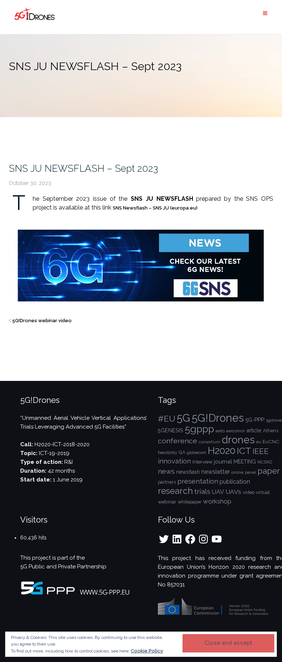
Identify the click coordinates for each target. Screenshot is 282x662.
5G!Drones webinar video (42, 320)
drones (238, 439)
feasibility (167, 452)
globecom (196, 452)
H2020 (221, 450)
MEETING (245, 462)
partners (167, 482)
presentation (197, 481)
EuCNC (271, 441)
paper (268, 471)
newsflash (188, 472)
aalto (220, 430)
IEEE (261, 451)
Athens (270, 430)
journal (223, 461)
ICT (244, 450)
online (237, 472)
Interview (202, 462)
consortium (209, 442)
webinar (167, 502)
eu (258, 442)
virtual (263, 492)
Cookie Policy (147, 651)
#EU (166, 418)
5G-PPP (254, 420)
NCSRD (264, 462)
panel (250, 472)
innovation (174, 461)
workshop (217, 501)
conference (177, 441)
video (248, 492)
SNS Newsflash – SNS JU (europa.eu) (155, 208)
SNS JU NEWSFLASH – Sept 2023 (83, 168)
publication (235, 481)
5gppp (199, 428)
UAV (218, 491)
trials (202, 491)
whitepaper (190, 502)
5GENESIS (170, 430)
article (253, 430)
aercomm (235, 430)
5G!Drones (218, 417)
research (175, 491)
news (166, 471)
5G (183, 418)
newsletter (215, 471)
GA (181, 452)
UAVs (233, 491)
